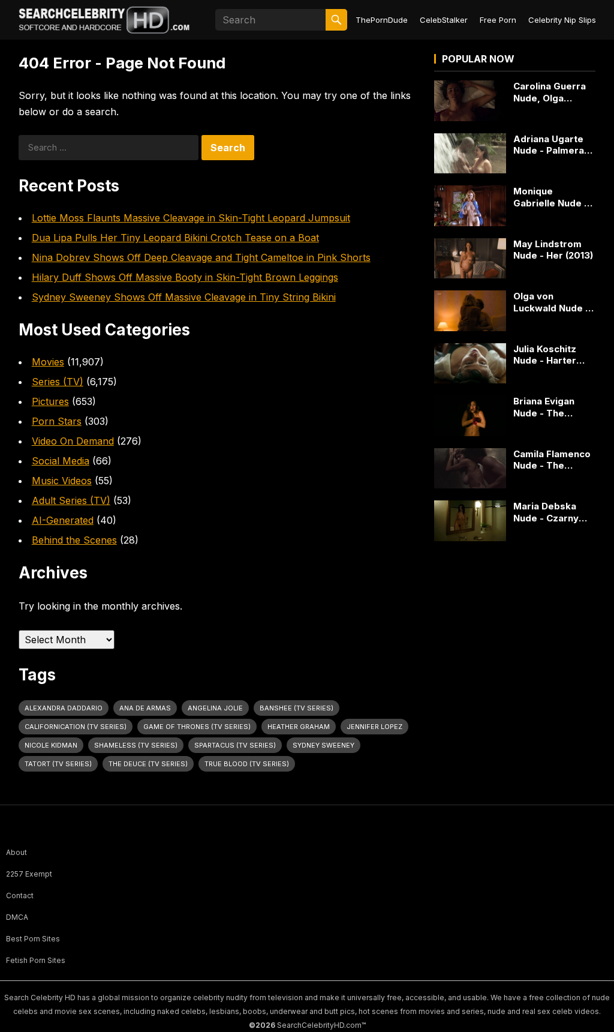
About (16, 852)
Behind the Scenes (74, 540)
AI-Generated (63, 520)
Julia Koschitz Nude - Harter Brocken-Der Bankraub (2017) (549, 355)
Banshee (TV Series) (296, 708)
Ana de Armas (145, 708)
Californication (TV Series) (76, 726)
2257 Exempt (29, 873)
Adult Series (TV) (71, 500)
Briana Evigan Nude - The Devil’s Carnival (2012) (548, 407)
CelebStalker (444, 20)
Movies (48, 362)
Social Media (60, 461)
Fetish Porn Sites (35, 960)
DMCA (17, 917)
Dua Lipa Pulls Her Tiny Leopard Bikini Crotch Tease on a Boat (175, 238)
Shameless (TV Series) (135, 745)
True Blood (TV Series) (246, 764)
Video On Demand (73, 441)
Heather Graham (298, 726)
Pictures (50, 401)
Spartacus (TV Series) (235, 745)
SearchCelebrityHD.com (319, 1025)
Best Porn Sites (33, 938)
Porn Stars (57, 421)
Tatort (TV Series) (58, 764)
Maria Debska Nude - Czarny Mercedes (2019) (552, 512)
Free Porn (498, 20)
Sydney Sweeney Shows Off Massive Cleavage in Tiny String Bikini (184, 297)
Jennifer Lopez (374, 726)
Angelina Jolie (215, 708)
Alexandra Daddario (64, 708)
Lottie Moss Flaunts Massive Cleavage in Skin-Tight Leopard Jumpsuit (191, 218)
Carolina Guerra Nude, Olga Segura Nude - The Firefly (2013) (553, 92)
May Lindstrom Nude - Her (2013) (553, 250)
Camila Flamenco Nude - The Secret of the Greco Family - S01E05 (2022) (552, 460)
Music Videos (62, 481)
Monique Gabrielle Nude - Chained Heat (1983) (550, 197)
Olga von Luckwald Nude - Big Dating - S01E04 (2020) (551, 302)
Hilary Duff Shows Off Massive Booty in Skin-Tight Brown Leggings (185, 277)
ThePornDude (382, 20)
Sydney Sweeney (323, 745)
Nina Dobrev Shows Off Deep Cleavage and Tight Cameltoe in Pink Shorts (201, 257)
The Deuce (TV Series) (148, 764)
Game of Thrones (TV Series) (197, 726)
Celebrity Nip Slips (562, 20)
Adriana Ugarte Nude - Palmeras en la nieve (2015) (552, 145)
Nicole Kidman (51, 745)
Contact (20, 895)
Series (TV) (57, 382)
